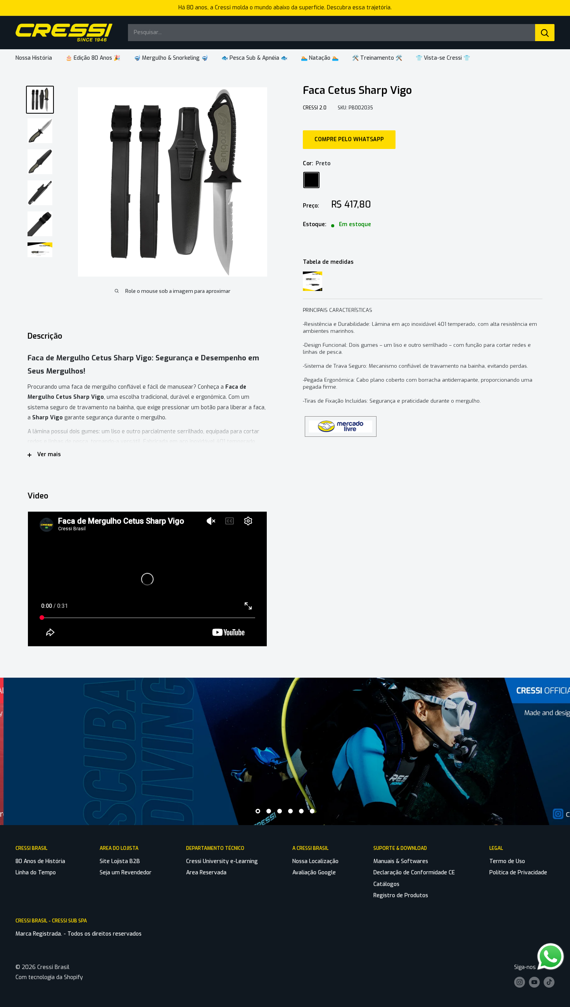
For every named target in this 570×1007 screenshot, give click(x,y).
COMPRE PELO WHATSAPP (349, 139)
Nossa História (34, 58)
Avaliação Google (314, 872)
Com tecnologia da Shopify (49, 977)
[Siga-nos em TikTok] (549, 982)
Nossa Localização (315, 861)
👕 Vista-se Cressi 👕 (443, 58)
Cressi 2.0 (314, 108)
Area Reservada (206, 872)
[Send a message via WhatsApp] (550, 956)
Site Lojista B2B (120, 861)
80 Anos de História (40, 861)
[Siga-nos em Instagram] (519, 982)
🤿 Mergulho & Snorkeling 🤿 (171, 58)
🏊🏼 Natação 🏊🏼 (320, 58)
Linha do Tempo (36, 872)
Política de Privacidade (518, 872)
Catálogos (386, 884)
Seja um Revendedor (126, 872)
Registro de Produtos (400, 895)
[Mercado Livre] (340, 419)
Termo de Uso (507, 861)
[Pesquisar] (544, 32)
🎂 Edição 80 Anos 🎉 (93, 58)
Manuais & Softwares (400, 861)
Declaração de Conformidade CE (414, 872)
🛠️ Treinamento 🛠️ (377, 58)
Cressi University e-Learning (222, 861)
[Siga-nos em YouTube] (534, 982)
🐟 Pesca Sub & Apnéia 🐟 (254, 58)
